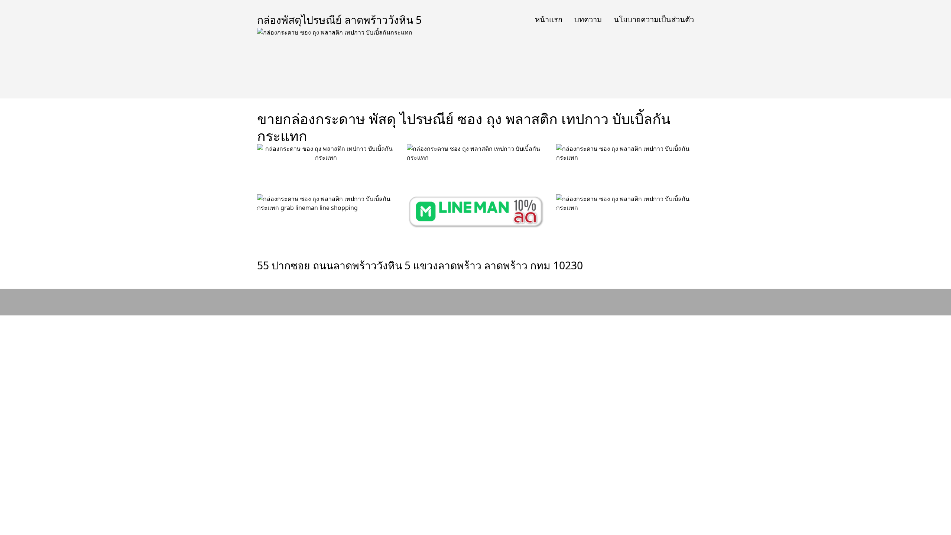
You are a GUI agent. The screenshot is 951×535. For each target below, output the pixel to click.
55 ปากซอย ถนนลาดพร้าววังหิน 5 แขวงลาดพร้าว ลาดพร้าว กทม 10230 (420, 265)
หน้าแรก (548, 19)
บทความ (588, 19)
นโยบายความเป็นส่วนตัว (654, 19)
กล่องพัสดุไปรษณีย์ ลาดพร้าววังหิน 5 (339, 20)
